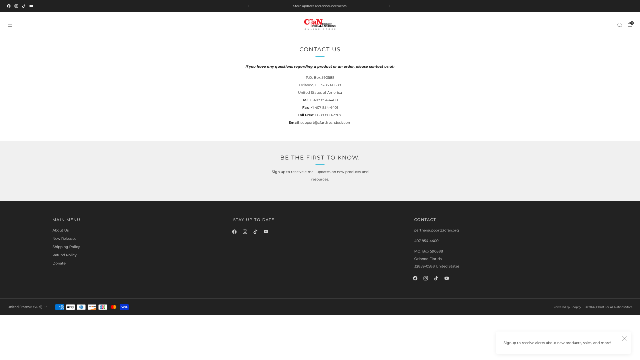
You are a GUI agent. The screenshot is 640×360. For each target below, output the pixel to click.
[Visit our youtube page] (32, 6)
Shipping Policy (66, 246)
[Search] (619, 24)
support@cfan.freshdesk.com (326, 122)
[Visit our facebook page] (10, 6)
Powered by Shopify (567, 307)
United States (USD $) (25, 307)
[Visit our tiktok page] (24, 6)
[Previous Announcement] (249, 6)
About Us (60, 230)
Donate (59, 263)
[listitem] (320, 6)
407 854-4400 (426, 240)
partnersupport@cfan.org (436, 230)
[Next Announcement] (390, 6)
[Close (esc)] (624, 338)
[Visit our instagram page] (17, 6)
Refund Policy (64, 255)
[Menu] (10, 24)
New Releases (64, 238)
